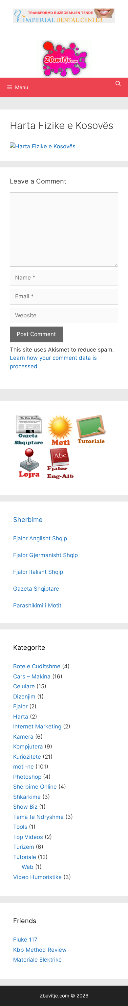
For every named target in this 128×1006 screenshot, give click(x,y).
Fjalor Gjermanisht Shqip (45, 555)
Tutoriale (24, 857)
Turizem (23, 847)
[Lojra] (28, 477)
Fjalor (20, 706)
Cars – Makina (32, 676)
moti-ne (23, 766)
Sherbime (28, 520)
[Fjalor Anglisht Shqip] (59, 477)
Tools (20, 826)
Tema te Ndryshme (38, 817)
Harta (20, 716)
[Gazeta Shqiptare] (28, 443)
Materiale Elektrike (37, 959)
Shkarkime (27, 797)
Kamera (23, 736)
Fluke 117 (25, 939)
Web (27, 867)
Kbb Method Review (40, 949)
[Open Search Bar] (118, 83)
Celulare (24, 686)
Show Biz (25, 806)
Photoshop (27, 776)
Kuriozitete (27, 756)
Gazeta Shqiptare (36, 588)
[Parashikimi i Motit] (59, 443)
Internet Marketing (37, 726)
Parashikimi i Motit (37, 605)
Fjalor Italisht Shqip (38, 572)
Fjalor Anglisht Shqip (40, 538)
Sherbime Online (35, 786)
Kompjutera (28, 746)
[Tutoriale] (91, 443)
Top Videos (28, 837)
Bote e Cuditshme (36, 666)
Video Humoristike (37, 877)
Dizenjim (24, 696)
